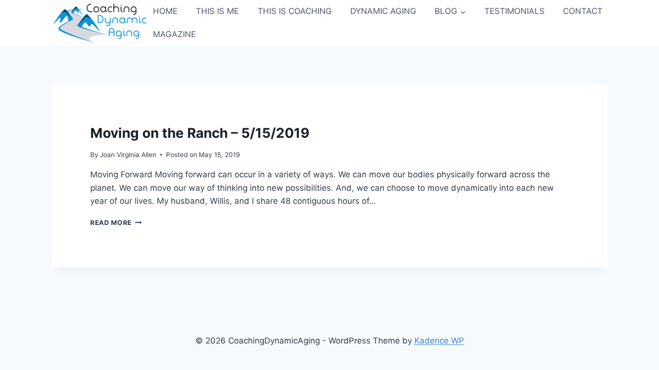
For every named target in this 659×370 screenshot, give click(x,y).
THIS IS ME (217, 11)
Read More (116, 222)
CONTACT (583, 11)
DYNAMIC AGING (383, 11)
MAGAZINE (174, 34)
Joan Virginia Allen (128, 155)
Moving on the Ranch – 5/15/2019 (199, 133)
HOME (165, 11)
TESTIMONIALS (514, 11)
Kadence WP (439, 340)
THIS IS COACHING (295, 11)
